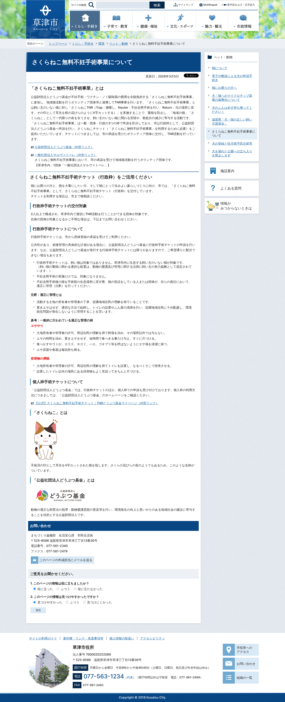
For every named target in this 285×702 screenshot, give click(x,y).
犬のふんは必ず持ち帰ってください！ (232, 110)
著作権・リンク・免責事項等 (83, 638)
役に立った (45, 589)
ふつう (65, 589)
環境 (101, 43)
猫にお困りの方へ (224, 88)
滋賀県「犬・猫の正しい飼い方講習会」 (232, 121)
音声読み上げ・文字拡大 (241, 4)
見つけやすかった (49, 602)
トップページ (58, 43)
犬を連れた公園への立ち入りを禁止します (232, 153)
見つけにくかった (99, 602)
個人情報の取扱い (121, 638)
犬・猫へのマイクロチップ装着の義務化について (232, 98)
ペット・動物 (118, 43)
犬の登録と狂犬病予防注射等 (232, 143)
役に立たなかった (90, 589)
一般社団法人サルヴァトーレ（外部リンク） (66, 155)
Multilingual (210, 4)
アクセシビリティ (152, 638)
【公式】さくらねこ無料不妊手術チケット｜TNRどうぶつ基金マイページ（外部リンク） (97, 403)
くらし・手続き (83, 43)
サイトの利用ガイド (43, 638)
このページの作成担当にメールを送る (66, 560)
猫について (219, 68)
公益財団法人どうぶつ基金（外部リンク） (64, 147)
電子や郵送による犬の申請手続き (232, 78)
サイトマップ (185, 4)
